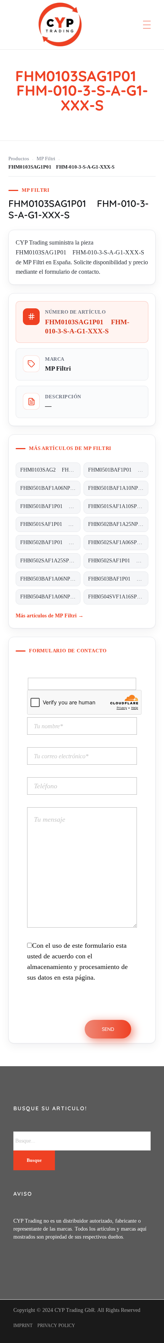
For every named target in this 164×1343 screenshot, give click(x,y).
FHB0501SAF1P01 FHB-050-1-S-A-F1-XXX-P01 (50, 524)
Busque (34, 1160)
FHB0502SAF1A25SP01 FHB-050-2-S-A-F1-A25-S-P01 (50, 560)
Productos (18, 158)
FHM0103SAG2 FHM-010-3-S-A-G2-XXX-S (50, 470)
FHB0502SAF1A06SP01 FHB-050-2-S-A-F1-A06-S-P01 (118, 542)
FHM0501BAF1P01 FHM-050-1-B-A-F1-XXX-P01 (118, 470)
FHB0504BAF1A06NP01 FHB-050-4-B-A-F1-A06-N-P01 (50, 597)
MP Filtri (46, 158)
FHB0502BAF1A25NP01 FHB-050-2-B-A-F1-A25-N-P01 (118, 524)
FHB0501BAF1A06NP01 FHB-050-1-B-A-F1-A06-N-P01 (50, 488)
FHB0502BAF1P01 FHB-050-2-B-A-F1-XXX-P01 (50, 542)
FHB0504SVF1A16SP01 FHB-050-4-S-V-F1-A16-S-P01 (118, 597)
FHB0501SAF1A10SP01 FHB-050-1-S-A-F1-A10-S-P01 (118, 506)
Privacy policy (56, 1325)
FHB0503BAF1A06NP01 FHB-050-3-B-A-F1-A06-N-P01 (50, 579)
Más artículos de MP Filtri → (50, 615)
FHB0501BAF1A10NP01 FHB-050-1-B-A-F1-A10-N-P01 (118, 488)
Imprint (22, 1325)
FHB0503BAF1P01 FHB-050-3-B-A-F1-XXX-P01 (118, 579)
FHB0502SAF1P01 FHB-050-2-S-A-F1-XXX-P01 (118, 560)
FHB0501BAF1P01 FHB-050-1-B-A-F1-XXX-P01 (50, 506)
